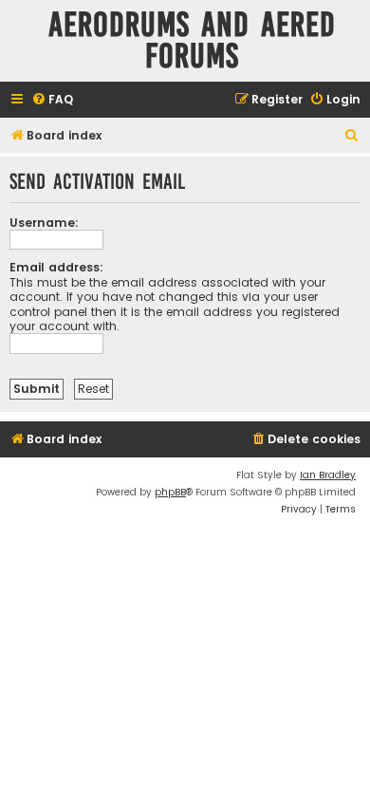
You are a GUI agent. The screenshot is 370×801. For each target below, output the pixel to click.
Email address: (56, 267)
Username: (44, 222)
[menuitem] (52, 100)
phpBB (170, 492)
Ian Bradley (328, 475)
